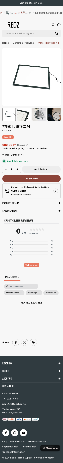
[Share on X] (24, 342)
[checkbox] (51, 292)
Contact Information (13, 451)
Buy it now (31, 178)
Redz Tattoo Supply (21, 457)
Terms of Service (37, 441)
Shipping (20, 148)
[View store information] (55, 191)
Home (5, 42)
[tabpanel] (31, 309)
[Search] (56, 33)
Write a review (31, 265)
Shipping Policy (10, 446)
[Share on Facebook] (15, 342)
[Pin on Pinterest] (33, 342)
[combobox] (31, 33)
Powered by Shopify (43, 457)
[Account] (53, 25)
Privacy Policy (17, 441)
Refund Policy (29, 446)
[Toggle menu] (4, 25)
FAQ (4, 441)
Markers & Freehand (23, 42)
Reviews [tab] (12, 277)
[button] (31, 241)
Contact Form (10, 393)
